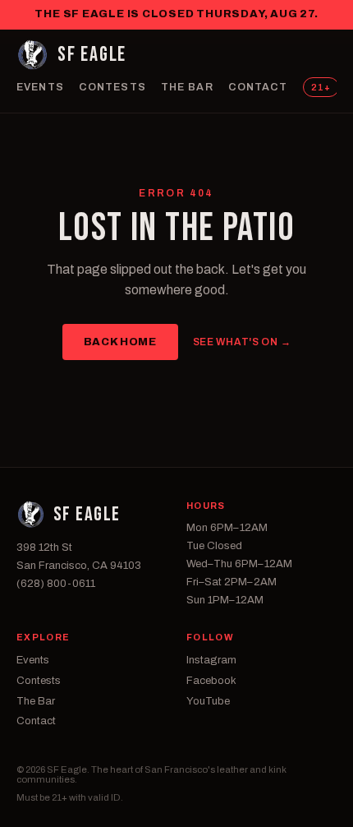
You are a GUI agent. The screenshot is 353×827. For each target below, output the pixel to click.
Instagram (211, 660)
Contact (258, 87)
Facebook (211, 680)
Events (40, 87)
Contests (112, 87)
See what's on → (242, 342)
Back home (120, 342)
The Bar (187, 87)
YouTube (208, 701)
